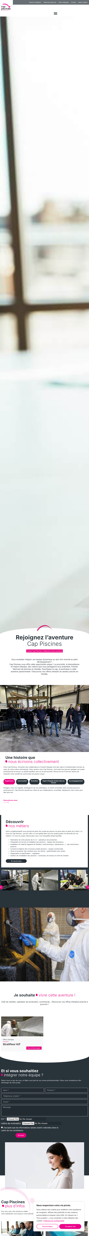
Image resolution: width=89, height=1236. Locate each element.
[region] (58, 1216)
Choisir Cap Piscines (34, 651)
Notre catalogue (64, 2)
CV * (3, 1119)
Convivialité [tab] (22, 781)
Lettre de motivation (11, 1123)
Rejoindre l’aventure (50, 2)
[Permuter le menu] (55, 10)
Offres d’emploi (8, 1040)
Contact (73, 2)
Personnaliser (47, 1226)
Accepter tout (70, 1226)
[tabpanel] (44, 791)
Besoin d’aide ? (83, 2)
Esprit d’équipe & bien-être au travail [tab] (54, 782)
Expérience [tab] (9, 781)
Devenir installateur (35, 2)
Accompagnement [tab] (76, 781)
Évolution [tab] (34, 781)
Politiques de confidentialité (53, 1221)
